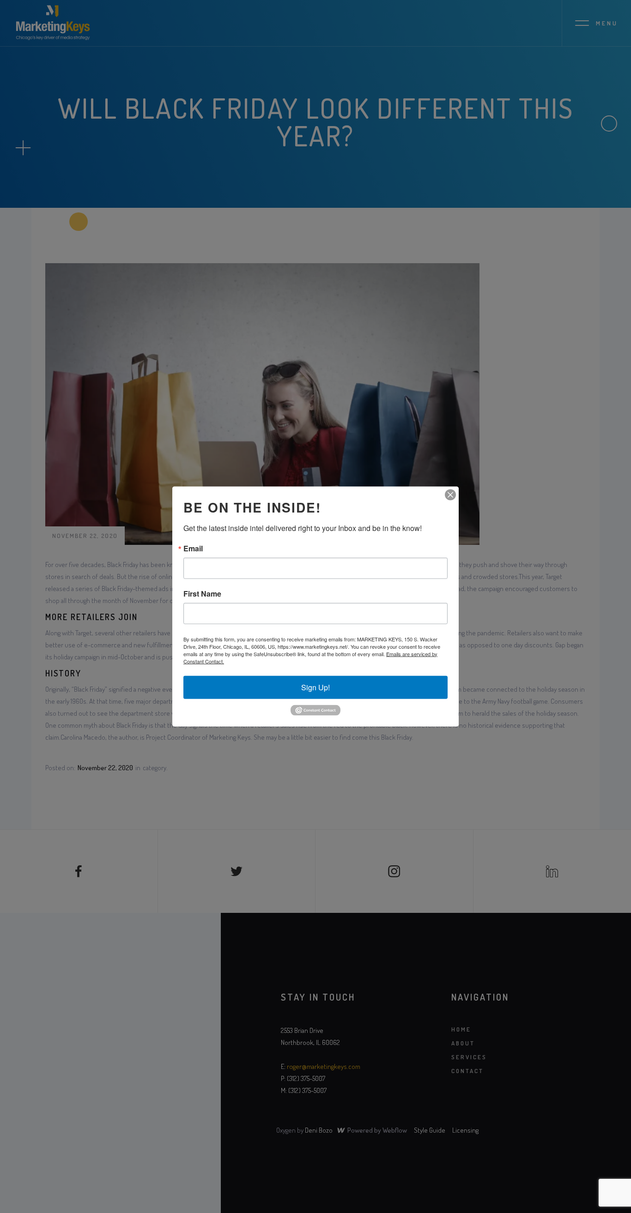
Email (193, 548)
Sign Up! (315, 687)
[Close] (450, 494)
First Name (202, 593)
